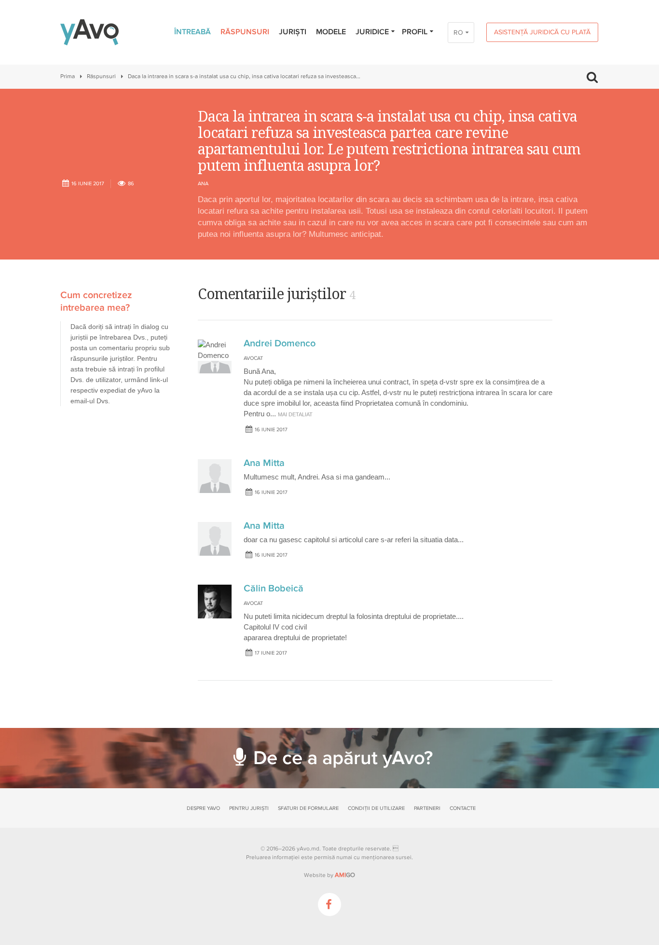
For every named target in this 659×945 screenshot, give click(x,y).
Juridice (372, 32)
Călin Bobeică (273, 588)
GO (345, 875)
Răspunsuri (244, 32)
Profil (414, 32)
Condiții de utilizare (376, 808)
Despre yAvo (203, 808)
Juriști (292, 32)
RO (458, 32)
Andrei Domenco (280, 343)
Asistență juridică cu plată (542, 32)
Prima (67, 76)
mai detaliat (295, 414)
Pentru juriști (249, 808)
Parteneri (427, 808)
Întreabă (192, 32)
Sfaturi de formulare (308, 808)
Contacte (463, 808)
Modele (331, 32)
